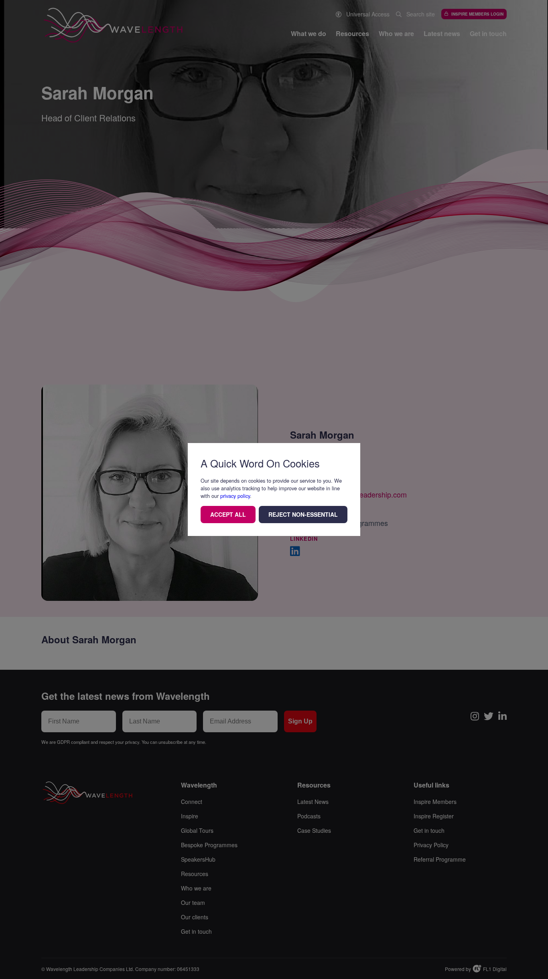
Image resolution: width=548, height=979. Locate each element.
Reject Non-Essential (303, 514)
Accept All (228, 514)
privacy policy (235, 496)
